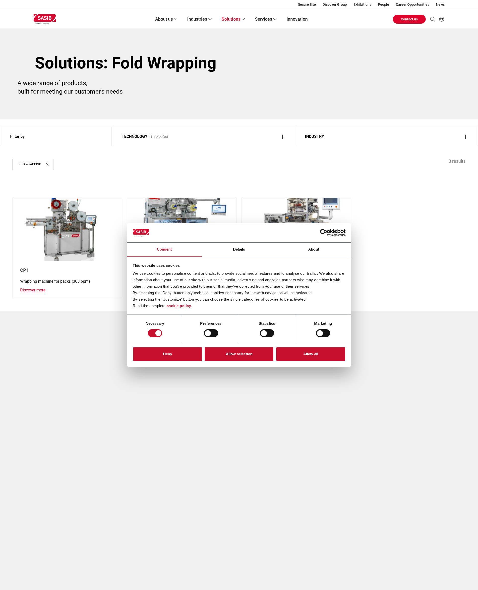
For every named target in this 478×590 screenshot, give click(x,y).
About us (164, 19)
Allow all (310, 354)
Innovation (297, 19)
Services (263, 19)
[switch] (211, 333)
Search (433, 19)
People (383, 4)
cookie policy (179, 306)
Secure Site (307, 4)
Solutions (231, 19)
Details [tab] (239, 249)
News (440, 4)
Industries (197, 19)
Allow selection (239, 354)
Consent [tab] (164, 249)
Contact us (409, 19)
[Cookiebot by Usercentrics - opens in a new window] (324, 232)
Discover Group (335, 4)
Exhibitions (362, 4)
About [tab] (313, 249)
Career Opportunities (412, 4)
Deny (167, 354)
